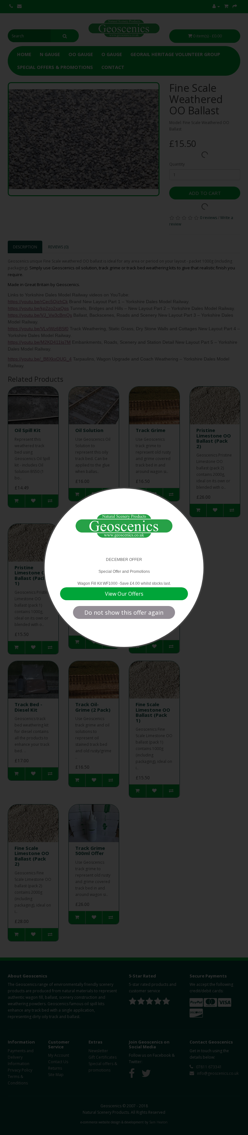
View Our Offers (124, 593)
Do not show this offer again (123, 612)
